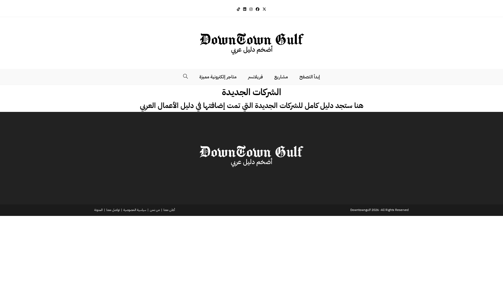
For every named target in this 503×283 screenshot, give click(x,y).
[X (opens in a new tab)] (264, 9)
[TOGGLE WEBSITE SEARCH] (185, 77)
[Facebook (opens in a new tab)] (257, 9)
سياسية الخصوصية (134, 210)
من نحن (155, 210)
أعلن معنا (169, 210)
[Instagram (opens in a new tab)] (251, 9)
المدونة (98, 210)
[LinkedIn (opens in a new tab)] (245, 9)
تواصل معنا (113, 210)
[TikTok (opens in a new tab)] (238, 9)
